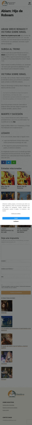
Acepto (16, 218)
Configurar (16, 221)
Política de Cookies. (16, 213)
